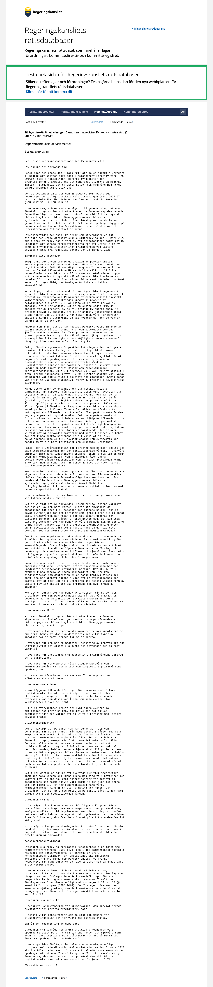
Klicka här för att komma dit (49, 91)
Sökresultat (97, 121)
